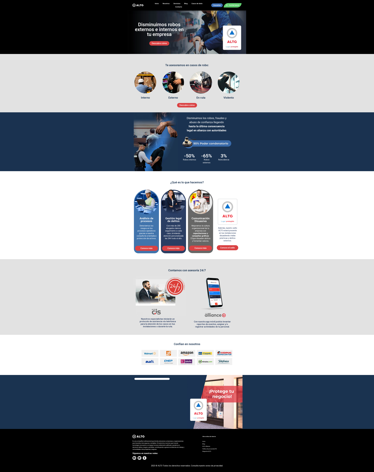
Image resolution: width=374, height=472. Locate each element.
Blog (186, 3)
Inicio (157, 3)
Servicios (176, 3)
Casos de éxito (196, 3)
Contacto (178, 7)
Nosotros (166, 3)
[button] (134, 458)
